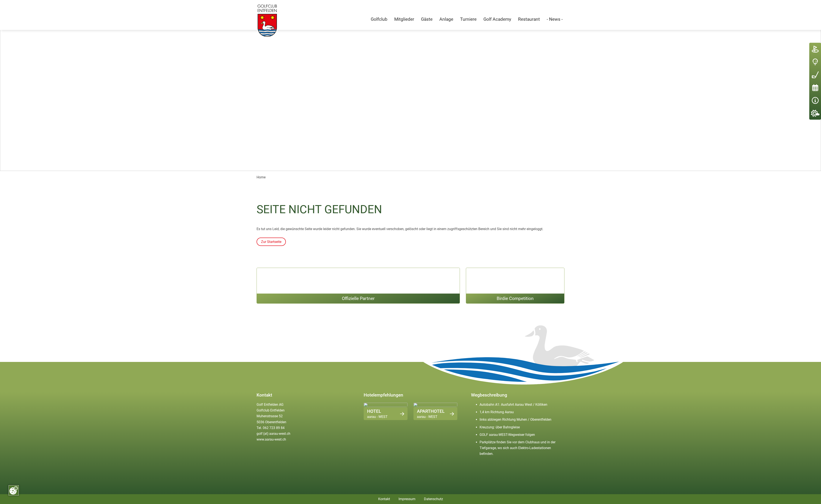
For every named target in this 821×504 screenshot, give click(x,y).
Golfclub (379, 19)
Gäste (427, 19)
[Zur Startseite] (267, 20)
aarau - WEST (377, 417)
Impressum (407, 499)
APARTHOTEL (430, 411)
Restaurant (529, 19)
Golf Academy (497, 19)
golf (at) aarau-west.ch (273, 434)
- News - (555, 19)
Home (261, 177)
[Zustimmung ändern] (14, 490)
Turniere (468, 19)
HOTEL (374, 411)
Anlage (446, 19)
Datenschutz (433, 499)
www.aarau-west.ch (271, 439)
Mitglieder (404, 19)
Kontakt (384, 499)
